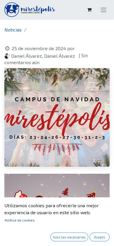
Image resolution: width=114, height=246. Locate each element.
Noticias (13, 29)
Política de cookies (20, 220)
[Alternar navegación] (103, 9)
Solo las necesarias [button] (69, 237)
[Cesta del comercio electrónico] (89, 9)
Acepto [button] (99, 237)
